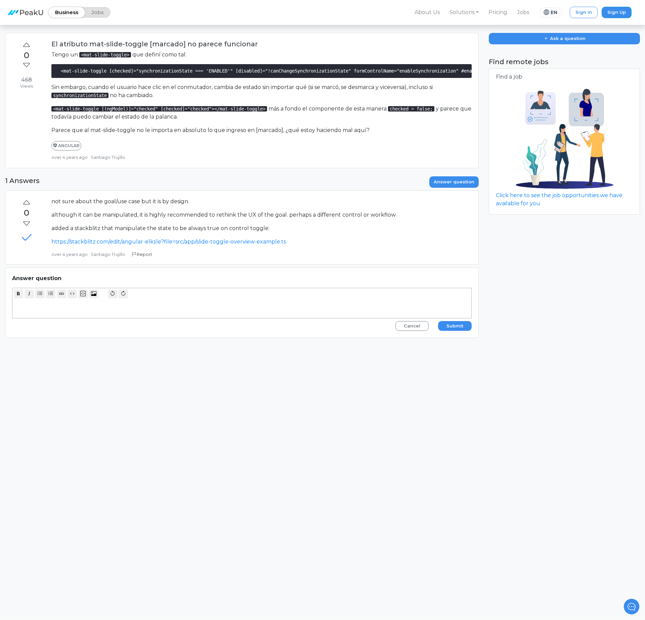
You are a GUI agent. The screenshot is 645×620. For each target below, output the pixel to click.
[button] (464, 12)
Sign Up (616, 12)
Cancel (412, 325)
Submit (454, 325)
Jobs (523, 12)
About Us (427, 12)
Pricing (497, 12)
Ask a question (567, 38)
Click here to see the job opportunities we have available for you (559, 199)
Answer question (454, 181)
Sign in (583, 12)
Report (144, 254)
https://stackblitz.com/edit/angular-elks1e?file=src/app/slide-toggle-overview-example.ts (168, 241)
